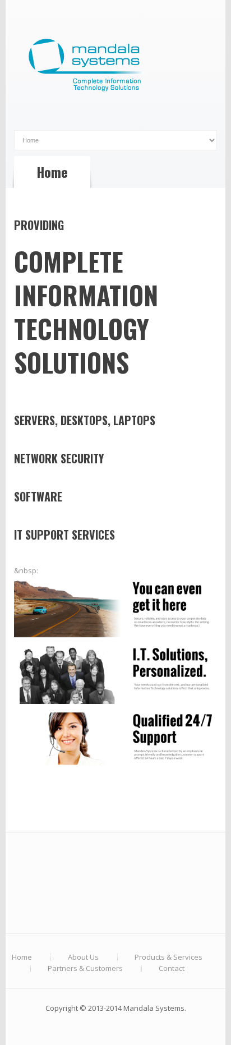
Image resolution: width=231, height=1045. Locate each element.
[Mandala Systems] (115, 67)
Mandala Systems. (154, 1008)
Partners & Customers (85, 968)
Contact (171, 968)
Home (22, 957)
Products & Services (168, 957)
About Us (83, 957)
